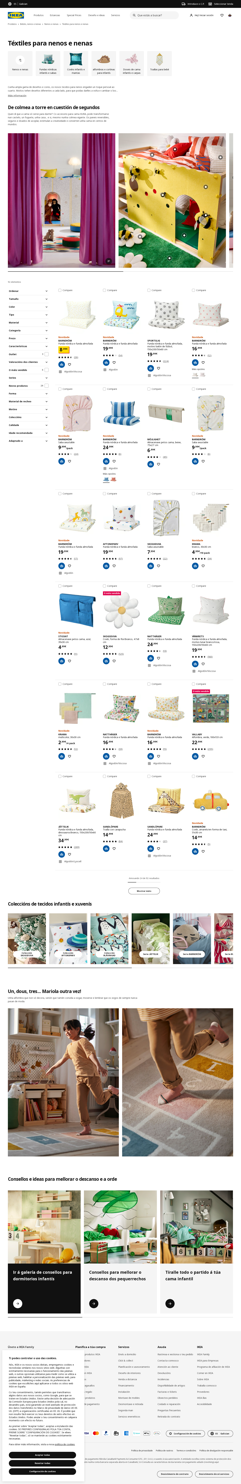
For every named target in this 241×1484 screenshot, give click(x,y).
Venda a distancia (127, 1379)
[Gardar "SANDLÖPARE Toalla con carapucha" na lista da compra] (114, 848)
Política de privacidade (142, 1450)
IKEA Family (203, 1354)
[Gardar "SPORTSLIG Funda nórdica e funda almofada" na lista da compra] (158, 368)
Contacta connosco (168, 1360)
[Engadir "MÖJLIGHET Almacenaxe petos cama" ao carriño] (150, 464)
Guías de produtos (85, 1397)
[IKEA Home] (16, 15)
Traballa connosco (207, 1385)
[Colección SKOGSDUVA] (27, 938)
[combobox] (153, 15)
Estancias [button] (55, 15)
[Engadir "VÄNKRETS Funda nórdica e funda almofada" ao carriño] (195, 664)
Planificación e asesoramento (134, 1366)
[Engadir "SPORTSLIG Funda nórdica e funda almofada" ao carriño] (150, 368)
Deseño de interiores (129, 1373)
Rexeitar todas (42, 1463)
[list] (120, 63)
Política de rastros (164, 1450)
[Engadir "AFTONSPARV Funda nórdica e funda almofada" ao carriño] (106, 566)
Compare (67, 290)
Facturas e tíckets (167, 1391)
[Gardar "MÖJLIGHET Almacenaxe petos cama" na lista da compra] (158, 464)
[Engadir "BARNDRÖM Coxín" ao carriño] (195, 851)
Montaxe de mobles (129, 1397)
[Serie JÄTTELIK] (151, 938)
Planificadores (82, 1360)
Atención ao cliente (168, 1366)
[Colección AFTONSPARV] (68, 938)
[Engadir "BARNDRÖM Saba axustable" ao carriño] (61, 461)
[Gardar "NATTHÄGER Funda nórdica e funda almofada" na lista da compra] (158, 658)
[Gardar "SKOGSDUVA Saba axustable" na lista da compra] (158, 566)
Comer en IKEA (205, 1373)
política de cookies (65, 1444)
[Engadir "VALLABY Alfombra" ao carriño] (195, 756)
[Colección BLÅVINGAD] (109, 938)
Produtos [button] (39, 15)
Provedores (203, 1391)
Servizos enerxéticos (129, 1416)
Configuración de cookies (42, 1471)
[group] (205, 187)
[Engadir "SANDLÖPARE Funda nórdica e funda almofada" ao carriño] (150, 848)
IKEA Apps (80, 1379)
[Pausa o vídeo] (61, 200)
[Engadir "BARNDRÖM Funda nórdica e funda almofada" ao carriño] (61, 364)
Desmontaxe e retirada (130, 1404)
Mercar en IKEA (83, 1373)
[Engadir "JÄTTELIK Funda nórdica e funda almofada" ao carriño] (61, 854)
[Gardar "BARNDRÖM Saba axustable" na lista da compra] (69, 461)
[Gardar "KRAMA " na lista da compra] (203, 566)
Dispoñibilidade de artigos (171, 1385)
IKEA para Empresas (208, 1360)
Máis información (17, 95)
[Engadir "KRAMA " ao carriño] (195, 566)
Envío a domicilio (127, 1354)
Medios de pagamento (87, 1404)
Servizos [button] (115, 15)
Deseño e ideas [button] (96, 15)
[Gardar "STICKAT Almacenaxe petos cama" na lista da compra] (69, 661)
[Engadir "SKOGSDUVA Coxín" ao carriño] (106, 661)
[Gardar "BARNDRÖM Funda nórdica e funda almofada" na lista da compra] (69, 364)
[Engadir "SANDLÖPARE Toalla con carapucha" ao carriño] (106, 848)
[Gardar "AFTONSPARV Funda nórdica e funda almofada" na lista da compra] (114, 566)
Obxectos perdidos (168, 1397)
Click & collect (125, 1360)
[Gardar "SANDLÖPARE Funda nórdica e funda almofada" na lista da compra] (158, 848)
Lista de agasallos (85, 1385)
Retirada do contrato (169, 1416)
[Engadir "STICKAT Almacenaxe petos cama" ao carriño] (61, 661)
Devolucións (164, 1373)
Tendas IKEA (82, 1366)
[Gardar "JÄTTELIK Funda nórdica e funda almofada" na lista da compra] (69, 854)
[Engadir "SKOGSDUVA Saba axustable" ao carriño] (150, 566)
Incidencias (163, 1379)
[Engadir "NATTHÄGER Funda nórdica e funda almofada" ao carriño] (150, 658)
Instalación (124, 1391)
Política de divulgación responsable (216, 1450)
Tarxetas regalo (83, 1391)
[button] (172, 200)
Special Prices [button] (74, 15)
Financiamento (126, 1385)
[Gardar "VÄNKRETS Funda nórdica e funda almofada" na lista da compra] (203, 664)
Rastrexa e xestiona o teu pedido (175, 1354)
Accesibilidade (204, 1404)
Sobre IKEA (203, 1379)
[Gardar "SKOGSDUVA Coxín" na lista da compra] (114, 661)
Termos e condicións (186, 1450)
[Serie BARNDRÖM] (192, 938)
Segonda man (125, 1410)
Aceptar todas (42, 1455)
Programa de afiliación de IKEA (213, 1366)
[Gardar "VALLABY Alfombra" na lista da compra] (203, 756)
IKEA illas (202, 1397)
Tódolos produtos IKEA (87, 1354)
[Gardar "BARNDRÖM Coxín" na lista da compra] (203, 851)
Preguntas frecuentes (169, 1410)
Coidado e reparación (169, 1404)
